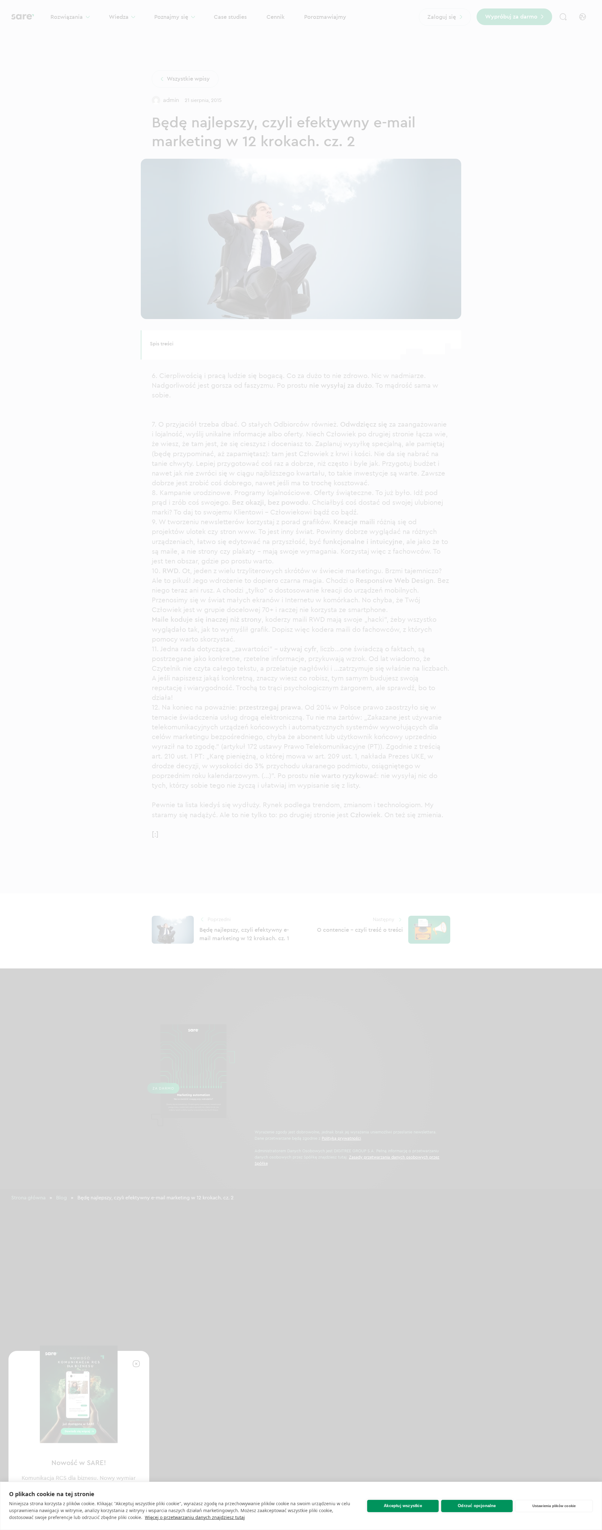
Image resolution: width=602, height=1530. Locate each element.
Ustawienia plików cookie (554, 1506)
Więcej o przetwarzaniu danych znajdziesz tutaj (195, 1517)
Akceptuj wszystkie (403, 1505)
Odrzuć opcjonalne (477, 1505)
